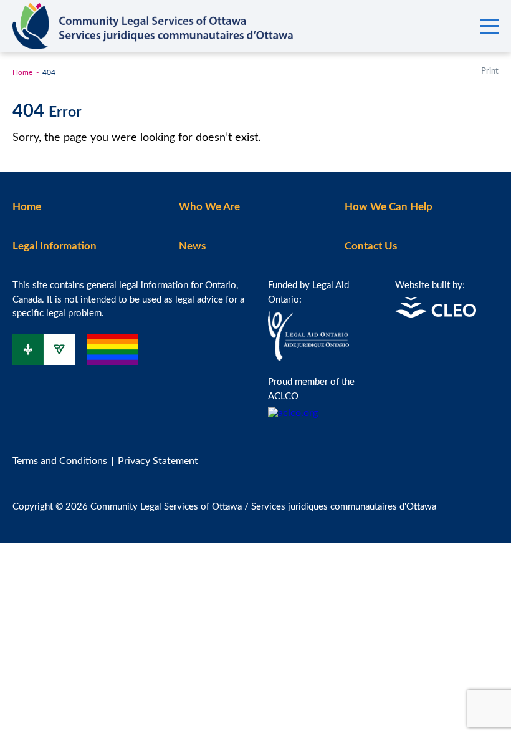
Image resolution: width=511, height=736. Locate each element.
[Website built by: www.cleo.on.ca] (435, 315)
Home (22, 72)
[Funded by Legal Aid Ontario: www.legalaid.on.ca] (308, 357)
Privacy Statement (158, 461)
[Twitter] (495, 499)
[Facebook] (468, 499)
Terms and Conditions (59, 461)
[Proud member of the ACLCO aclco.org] (293, 413)
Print (490, 71)
